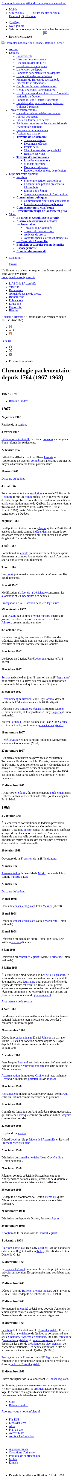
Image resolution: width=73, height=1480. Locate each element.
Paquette (56, 712)
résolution (36, 493)
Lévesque (40, 658)
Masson (59, 708)
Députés (14, 52)
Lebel (13, 1139)
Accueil (13, 49)
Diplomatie (15, 307)
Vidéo (12, 214)
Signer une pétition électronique (42, 180)
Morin (41, 873)
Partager (6, 340)
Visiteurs (14, 286)
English (13, 1462)
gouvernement (42, 995)
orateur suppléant (43, 1340)
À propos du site (18, 1449)
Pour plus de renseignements (18, 277)
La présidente (24, 56)
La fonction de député (29, 69)
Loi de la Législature (34, 592)
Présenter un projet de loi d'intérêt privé (41, 210)
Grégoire (66, 1115)
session (22, 424)
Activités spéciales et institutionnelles (46, 237)
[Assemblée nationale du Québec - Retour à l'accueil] (33, 43)
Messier (47, 906)
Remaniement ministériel (16, 699)
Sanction (6, 1330)
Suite (12, 1401)
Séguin (22, 792)
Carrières (14, 22)
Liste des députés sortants (31, 59)
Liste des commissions (37, 160)
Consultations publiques (31, 197)
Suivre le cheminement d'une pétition (46, 194)
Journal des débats (27, 116)
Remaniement (9, 1093)
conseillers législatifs (31, 708)
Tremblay (50, 1196)
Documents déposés (36, 143)
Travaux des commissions (32, 157)
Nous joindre (16, 25)
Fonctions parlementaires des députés (38, 72)
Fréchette (6, 1142)
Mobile (13, 1459)
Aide (12, 1426)
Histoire (13, 310)
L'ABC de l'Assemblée (22, 283)
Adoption (7, 1233)
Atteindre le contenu (13, 3)
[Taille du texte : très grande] (14, 330)
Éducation (15, 303)
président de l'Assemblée (40, 1139)
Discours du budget (13, 478)
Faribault (15, 721)
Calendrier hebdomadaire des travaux (38, 113)
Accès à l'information (21, 1436)
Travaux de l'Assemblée (31, 136)
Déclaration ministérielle (15, 439)
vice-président (21, 1142)
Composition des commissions (34, 76)
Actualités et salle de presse (25, 293)
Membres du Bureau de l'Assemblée (37, 79)
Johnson (48, 439)
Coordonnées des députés (31, 66)
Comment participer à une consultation (46, 200)
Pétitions (21, 177)
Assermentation (10, 873)
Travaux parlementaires (22, 109)
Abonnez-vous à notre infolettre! (20, 1411)
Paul (65, 1093)
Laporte (48, 457)
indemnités (28, 595)
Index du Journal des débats (32, 120)
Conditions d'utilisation (22, 1452)
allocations (8, 595)
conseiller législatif (24, 906)
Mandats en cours (34, 163)
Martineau (51, 920)
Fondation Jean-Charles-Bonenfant (37, 99)
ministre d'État (19, 876)
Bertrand (23, 1062)
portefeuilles (35, 1078)
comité (35, 460)
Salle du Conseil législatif (25, 1364)
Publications (16, 300)
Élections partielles (12, 1247)
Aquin (42, 528)
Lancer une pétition (35, 190)
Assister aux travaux (28, 133)
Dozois (11, 615)
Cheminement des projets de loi (42, 150)
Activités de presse (35, 234)
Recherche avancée (20, 36)
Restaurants (16, 290)
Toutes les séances (34, 140)
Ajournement (9, 1001)
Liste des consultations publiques (43, 204)
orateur (64, 1336)
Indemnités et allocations (30, 83)
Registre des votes (34, 153)
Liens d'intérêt (17, 1422)
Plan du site (16, 1429)
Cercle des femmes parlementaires (36, 86)
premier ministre (40, 615)
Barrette (26, 1290)
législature (53, 603)
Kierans (16, 942)
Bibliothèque (16, 297)
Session (5, 677)
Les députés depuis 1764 (31, 62)
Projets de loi (31, 147)
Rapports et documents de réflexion (45, 170)
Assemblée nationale (34, 1336)
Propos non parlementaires (32, 130)
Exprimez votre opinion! (23, 173)
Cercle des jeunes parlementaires (35, 89)
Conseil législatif (48, 1233)
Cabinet (39, 1075)
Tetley (40, 1251)
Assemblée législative (15, 1340)
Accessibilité (16, 1433)
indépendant (40, 531)
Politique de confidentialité (24, 1455)
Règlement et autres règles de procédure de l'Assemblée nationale (41, 125)
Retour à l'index (18, 401)
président (33, 1343)
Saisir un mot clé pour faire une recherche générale (39, 29)
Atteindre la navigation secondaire (46, 3)
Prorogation (8, 603)
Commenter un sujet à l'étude (35, 207)
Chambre (6, 496)
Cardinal (49, 699)
